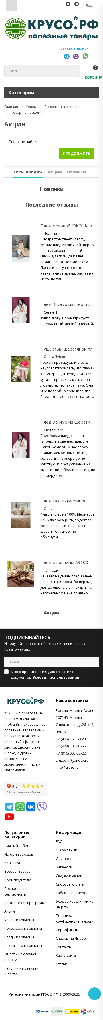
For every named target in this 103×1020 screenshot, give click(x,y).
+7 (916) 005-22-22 (71, 753)
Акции (55, 172)
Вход (89, 5)
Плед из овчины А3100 (64, 562)
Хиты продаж (28, 172)
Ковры (31, 106)
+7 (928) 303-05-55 (71, 746)
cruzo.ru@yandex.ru (72, 760)
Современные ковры (62, 106)
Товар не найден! (26, 112)
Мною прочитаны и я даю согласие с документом (45, 674)
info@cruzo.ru (67, 767)
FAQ (59, 841)
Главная (11, 106)
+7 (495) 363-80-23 (71, 739)
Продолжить (76, 153)
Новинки (76, 172)
